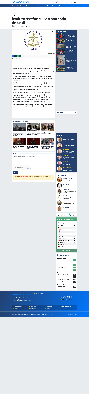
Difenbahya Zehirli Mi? (37, 313)
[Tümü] (75, 112)
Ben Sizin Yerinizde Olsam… (69, 203)
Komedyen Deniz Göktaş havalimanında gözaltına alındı (32, 147)
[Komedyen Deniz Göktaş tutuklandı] (19, 141)
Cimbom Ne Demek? (28, 313)
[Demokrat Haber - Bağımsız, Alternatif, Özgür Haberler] (21, 2)
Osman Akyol (66, 207)
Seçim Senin (65, 186)
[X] (63, 297)
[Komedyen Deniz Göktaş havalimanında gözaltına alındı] (33, 141)
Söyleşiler (25, 5)
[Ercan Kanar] (59, 162)
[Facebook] (61, 297)
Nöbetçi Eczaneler (18, 306)
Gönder (15, 172)
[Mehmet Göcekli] (59, 139)
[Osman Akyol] (59, 208)
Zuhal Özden (66, 155)
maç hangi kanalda (48, 314)
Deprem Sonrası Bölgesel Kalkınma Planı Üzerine (68, 152)
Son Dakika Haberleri (34, 308)
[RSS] (72, 297)
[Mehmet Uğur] (59, 151)
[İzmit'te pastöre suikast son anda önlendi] (33, 42)
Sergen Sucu (66, 202)
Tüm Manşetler (17, 308)
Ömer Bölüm (66, 184)
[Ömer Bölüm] (59, 185)
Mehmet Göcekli (67, 138)
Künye (13, 313)
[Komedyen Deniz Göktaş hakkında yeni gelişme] (47, 127)
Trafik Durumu (49, 306)
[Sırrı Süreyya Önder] (59, 179)
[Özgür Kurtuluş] (59, 145)
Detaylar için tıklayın (66, 250)
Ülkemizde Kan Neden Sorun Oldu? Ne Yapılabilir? (69, 169)
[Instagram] (65, 297)
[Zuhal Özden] (59, 157)
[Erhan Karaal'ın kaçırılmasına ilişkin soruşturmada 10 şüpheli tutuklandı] (47, 141)
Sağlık (44, 5)
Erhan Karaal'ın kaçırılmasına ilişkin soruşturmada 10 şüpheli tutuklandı (47, 147)
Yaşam (40, 5)
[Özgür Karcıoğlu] (59, 168)
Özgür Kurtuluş (67, 143)
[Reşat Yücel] (59, 197)
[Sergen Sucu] (59, 202)
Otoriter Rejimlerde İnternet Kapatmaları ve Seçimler (69, 146)
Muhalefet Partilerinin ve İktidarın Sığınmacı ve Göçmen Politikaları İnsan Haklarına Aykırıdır (68, 164)
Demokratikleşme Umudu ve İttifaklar (69, 192)
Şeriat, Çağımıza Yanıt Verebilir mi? (68, 209)
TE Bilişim (75, 314)
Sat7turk (41, 106)
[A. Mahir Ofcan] (59, 191)
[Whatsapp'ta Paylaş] (18, 56)
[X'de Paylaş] (15, 56)
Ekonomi (49, 5)
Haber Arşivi (49, 308)
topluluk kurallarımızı (24, 176)
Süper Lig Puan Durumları (58, 5)
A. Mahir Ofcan (66, 189)
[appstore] (63, 299)
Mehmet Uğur (66, 149)
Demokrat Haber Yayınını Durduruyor (68, 140)
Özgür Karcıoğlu (67, 167)
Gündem (31, 5)
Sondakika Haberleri (17, 5)
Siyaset (35, 5)
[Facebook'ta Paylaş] (13, 56)
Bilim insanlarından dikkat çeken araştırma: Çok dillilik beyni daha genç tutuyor (33, 133)
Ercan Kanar (66, 161)
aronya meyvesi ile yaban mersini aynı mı (20, 314)
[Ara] (74, 6)
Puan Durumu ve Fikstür (67, 306)
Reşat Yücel (66, 195)
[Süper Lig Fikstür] (75, 255)
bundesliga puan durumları (33, 314)
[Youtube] (70, 297)
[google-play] (69, 299)
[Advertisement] (66, 91)
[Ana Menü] (76, 6)
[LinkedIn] (68, 297)
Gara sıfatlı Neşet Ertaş (68, 180)
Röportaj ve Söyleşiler (19, 313)
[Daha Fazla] (20, 56)
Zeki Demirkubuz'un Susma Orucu (69, 158)
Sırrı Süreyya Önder (67, 178)
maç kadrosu (41, 314)
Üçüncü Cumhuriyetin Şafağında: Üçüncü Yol (68, 198)
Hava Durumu (33, 306)
